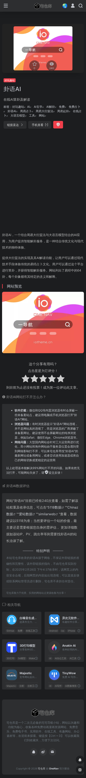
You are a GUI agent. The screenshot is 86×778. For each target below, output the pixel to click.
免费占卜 (74, 106)
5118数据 (54, 507)
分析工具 (32, 686)
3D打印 (10, 658)
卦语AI (12, 111)
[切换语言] (63, 5)
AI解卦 (50, 106)
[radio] (25, 379)
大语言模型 (17, 115)
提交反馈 (54, 472)
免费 (62, 106)
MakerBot (34, 658)
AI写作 (58, 686)
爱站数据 (25, 514)
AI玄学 (38, 106)
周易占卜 (26, 111)
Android (53, 631)
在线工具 (30, 631)
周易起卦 (63, 111)
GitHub (10, 631)
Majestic (11, 686)
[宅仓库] (43, 5)
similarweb (46, 514)
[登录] (73, 6)
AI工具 (73, 658)
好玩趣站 (10, 80)
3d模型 (21, 658)
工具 (32, 115)
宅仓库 (41, 768)
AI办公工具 (60, 658)
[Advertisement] (43, 179)
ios (62, 631)
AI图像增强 (70, 686)
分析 (21, 686)
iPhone (71, 631)
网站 (42, 115)
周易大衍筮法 (44, 111)
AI (28, 106)
